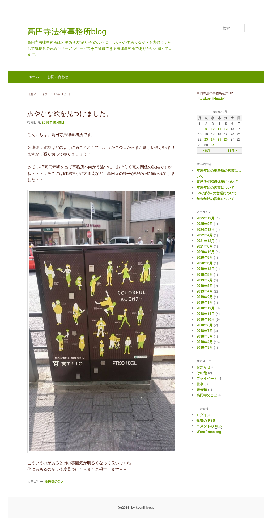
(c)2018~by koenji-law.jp (136, 507)
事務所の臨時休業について (217, 181)
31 (213, 144)
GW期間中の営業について (217, 192)
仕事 (200, 383)
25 (219, 139)
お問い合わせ (58, 76)
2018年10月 (206, 319)
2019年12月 (206, 268)
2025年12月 (206, 217)
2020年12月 (206, 251)
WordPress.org (209, 431)
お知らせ (203, 366)
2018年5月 (205, 336)
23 (206, 139)
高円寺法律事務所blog (67, 31)
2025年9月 (205, 223)
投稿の (206, 420)
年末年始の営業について (216, 187)
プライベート (207, 378)
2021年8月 (205, 246)
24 (213, 139)
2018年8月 (205, 324)
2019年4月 (205, 291)
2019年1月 (205, 302)
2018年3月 (205, 347)
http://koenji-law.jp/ (210, 98)
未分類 (202, 389)
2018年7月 (205, 330)
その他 (202, 372)
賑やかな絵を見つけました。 (70, 113)
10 (213, 128)
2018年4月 (205, 341)
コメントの (209, 425)
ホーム (34, 76)
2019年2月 (205, 296)
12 (226, 128)
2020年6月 (205, 262)
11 (219, 128)
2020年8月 (205, 257)
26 (226, 139)
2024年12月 (206, 229)
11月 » (232, 150)
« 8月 (206, 150)
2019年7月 (205, 279)
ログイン (203, 414)
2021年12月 (206, 240)
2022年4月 (205, 234)
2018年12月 (206, 307)
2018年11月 (206, 313)
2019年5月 (205, 285)
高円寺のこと (54, 481)
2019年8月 (205, 274)
